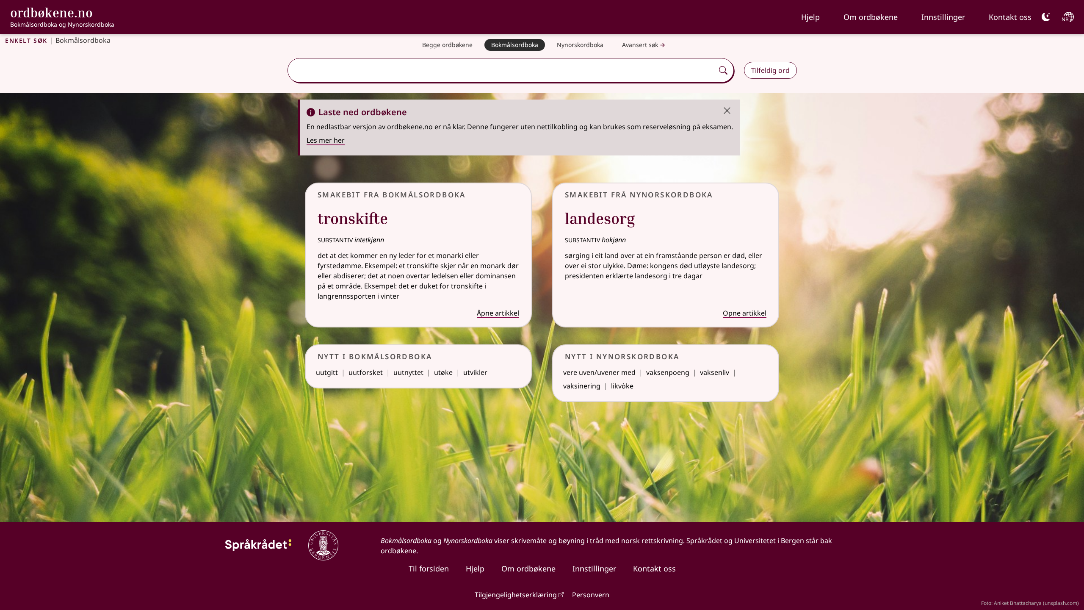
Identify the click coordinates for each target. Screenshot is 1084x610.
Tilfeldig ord (770, 70)
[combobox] (501, 70)
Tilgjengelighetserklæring (516, 594)
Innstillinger (943, 17)
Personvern (590, 594)
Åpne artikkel (498, 313)
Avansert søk (640, 45)
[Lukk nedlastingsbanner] (727, 109)
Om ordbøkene (870, 17)
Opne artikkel (744, 313)
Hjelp (810, 17)
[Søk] (723, 70)
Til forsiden (429, 568)
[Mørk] (1046, 17)
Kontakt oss (1010, 17)
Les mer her (326, 140)
